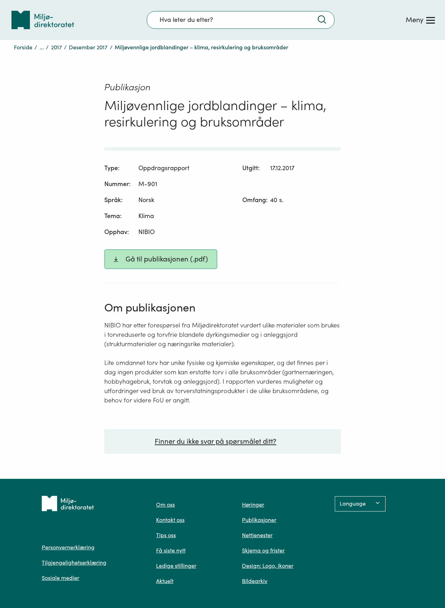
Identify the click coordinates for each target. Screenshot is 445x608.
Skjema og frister (263, 550)
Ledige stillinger (176, 565)
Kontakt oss (170, 519)
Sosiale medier (60, 577)
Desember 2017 (88, 47)
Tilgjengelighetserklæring (74, 562)
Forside (23, 47)
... (42, 47)
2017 (56, 47)
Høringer (253, 504)
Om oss (165, 504)
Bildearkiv (254, 580)
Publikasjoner (259, 519)
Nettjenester (257, 535)
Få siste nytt (171, 550)
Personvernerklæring (68, 547)
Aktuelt (164, 580)
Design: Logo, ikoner (267, 565)
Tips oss (166, 535)
